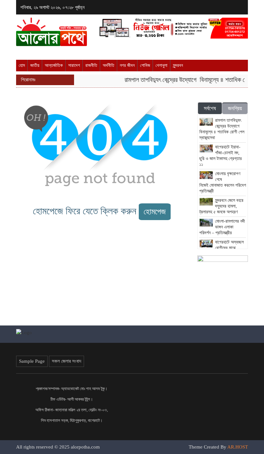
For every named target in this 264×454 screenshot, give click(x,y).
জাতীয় (34, 65)
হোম (22, 65)
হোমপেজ (155, 211)
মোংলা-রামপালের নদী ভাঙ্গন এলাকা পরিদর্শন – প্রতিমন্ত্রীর (222, 227)
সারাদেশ (74, 65)
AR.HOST (237, 447)
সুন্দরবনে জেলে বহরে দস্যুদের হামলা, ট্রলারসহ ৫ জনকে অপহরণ (221, 206)
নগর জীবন (127, 65)
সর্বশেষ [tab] (210, 108)
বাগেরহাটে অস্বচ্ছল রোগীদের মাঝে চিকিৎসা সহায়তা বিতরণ (221, 248)
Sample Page (32, 361)
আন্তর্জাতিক (54, 65)
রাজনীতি (91, 65)
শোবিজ (145, 65)
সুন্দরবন (178, 65)
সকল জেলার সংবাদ (66, 361)
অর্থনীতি (108, 65)
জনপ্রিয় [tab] (235, 108)
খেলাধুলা (161, 65)
